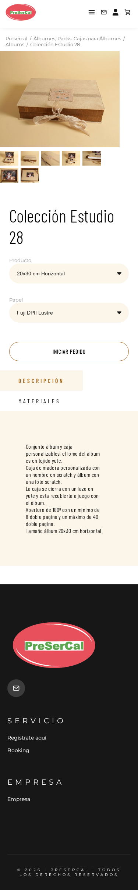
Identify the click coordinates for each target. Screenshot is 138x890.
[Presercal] (33, 12)
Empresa (18, 799)
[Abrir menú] (91, 12)
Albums (15, 44)
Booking (18, 750)
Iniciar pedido (69, 351)
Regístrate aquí (26, 737)
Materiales (39, 400)
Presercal (17, 38)
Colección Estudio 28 (55, 44)
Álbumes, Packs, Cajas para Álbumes (77, 38)
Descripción (41, 380)
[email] (16, 688)
